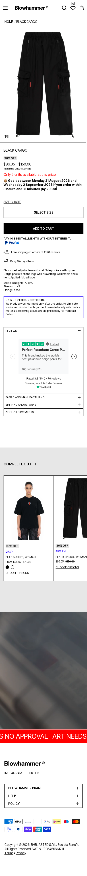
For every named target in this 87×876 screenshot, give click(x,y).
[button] (81, 8)
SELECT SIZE (43, 212)
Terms (8, 853)
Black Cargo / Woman (71, 557)
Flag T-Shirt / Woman (21, 557)
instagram (13, 773)
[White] (12, 567)
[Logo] (31, 8)
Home (9, 21)
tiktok (33, 773)
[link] (43, 671)
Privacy (21, 853)
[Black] (7, 567)
